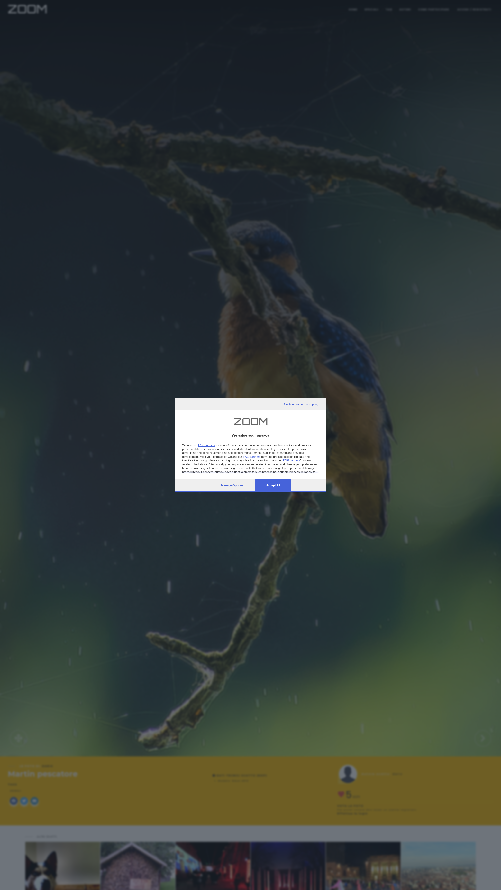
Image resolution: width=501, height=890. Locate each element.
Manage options (232, 485)
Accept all (273, 485)
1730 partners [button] (206, 445)
